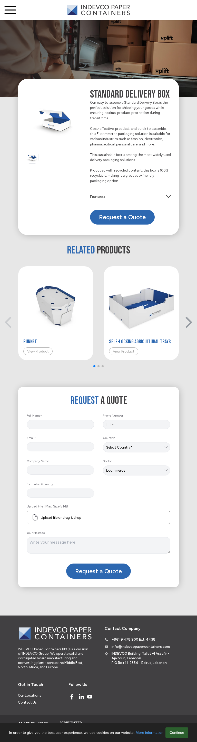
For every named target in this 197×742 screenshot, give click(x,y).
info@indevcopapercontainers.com (141, 646)
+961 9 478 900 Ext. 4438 (133, 639)
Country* (109, 438)
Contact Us (27, 702)
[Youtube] (89, 696)
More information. (150, 732)
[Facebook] (71, 696)
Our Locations (29, 695)
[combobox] (109, 424)
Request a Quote (122, 217)
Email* (31, 438)
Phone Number (113, 415)
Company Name (38, 461)
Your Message (36, 533)
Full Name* (34, 415)
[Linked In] (81, 696)
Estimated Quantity (40, 484)
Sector (107, 461)
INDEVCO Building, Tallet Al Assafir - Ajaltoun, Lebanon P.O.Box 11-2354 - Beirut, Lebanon (140, 657)
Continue (177, 732)
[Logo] (98, 10)
